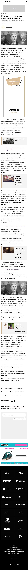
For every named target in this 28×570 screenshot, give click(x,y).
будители (3, 408)
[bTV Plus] (20, 497)
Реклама (14, 555)
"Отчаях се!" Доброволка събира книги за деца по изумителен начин (20, 327)
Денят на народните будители (10, 48)
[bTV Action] (20, 481)
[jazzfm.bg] (7, 536)
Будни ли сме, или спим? (20, 139)
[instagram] (14, 565)
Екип (14, 545)
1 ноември (13, 406)
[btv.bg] (7, 473)
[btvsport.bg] (20, 504)
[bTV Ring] (20, 489)
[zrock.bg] (20, 536)
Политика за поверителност (14, 549)
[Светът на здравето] (7, 520)
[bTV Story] (7, 489)
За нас (14, 543)
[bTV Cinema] (7, 481)
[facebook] (10, 565)
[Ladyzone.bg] (8, 1)
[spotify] (18, 565)
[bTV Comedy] (20, 473)
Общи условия (14, 547)
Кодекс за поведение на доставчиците (14, 551)
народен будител (12, 119)
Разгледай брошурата (21, 444)
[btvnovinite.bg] (7, 497)
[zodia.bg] (20, 512)
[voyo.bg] (7, 504)
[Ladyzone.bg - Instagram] (12, 400)
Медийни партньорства (14, 553)
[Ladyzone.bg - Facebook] (14, 403)
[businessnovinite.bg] (7, 512)
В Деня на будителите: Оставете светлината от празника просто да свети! (19, 181)
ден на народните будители (13, 408)
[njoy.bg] (7, 528)
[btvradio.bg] (20, 520)
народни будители (20, 406)
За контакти (14, 558)
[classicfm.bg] (20, 528)
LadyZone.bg (9, 27)
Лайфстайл (4, 13)
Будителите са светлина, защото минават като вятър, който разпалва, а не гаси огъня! (20, 252)
